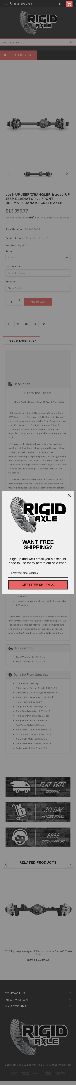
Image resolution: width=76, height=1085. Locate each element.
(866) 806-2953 (23, 3)
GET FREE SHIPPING (38, 585)
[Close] (69, 495)
